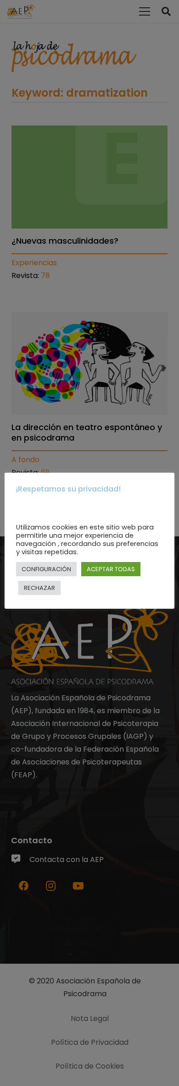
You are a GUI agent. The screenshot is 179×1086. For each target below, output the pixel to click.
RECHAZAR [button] (39, 588)
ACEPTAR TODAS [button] (111, 569)
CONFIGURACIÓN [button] (46, 569)
